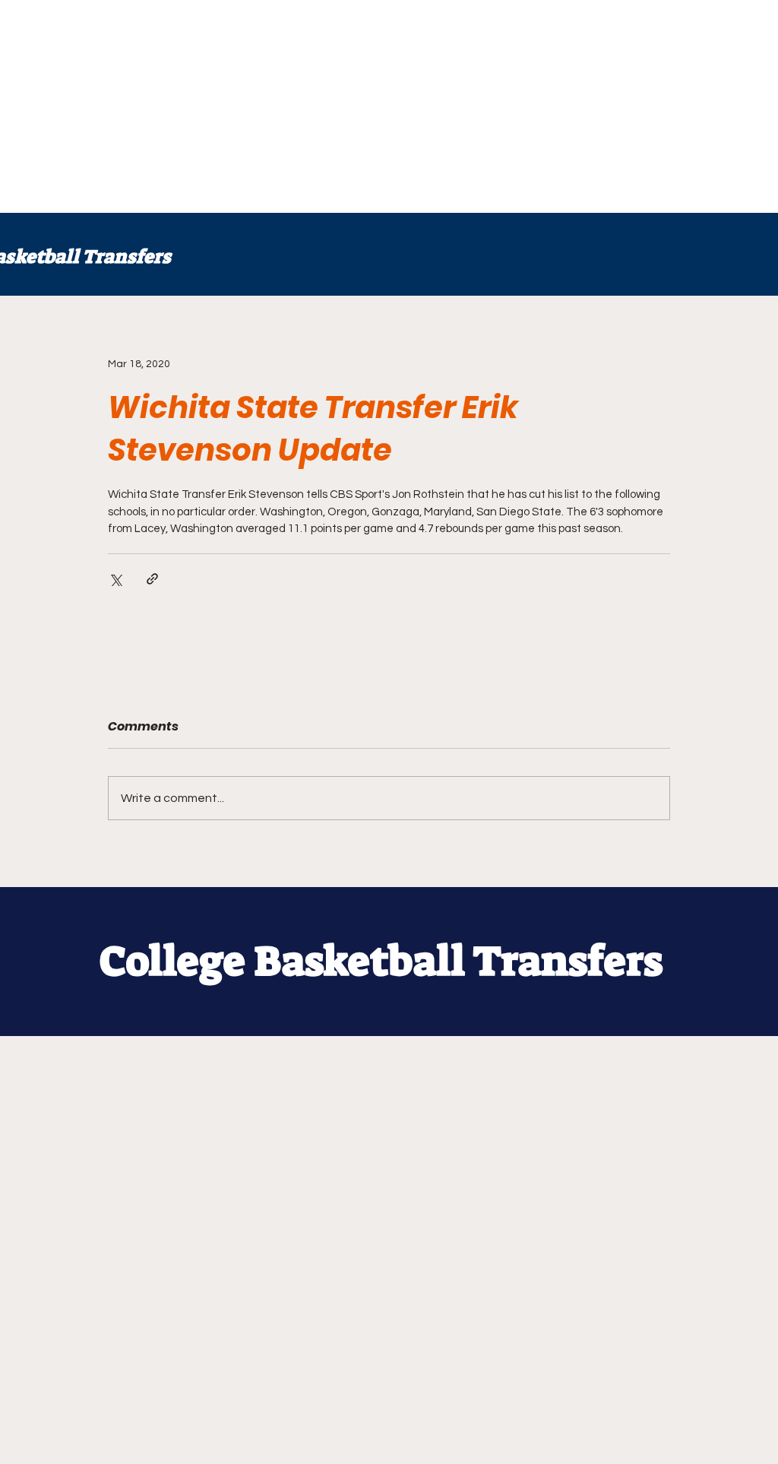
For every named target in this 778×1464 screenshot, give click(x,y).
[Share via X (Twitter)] (115, 579)
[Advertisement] (389, 106)
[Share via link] (152, 579)
